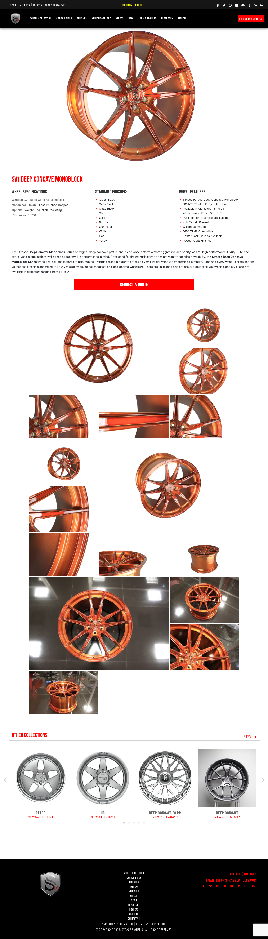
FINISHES (82, 19)
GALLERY (134, 886)
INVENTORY (167, 19)
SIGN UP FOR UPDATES (250, 19)
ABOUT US (134, 914)
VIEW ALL (249, 736)
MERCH (182, 19)
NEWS (132, 19)
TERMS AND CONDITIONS (151, 924)
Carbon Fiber (64, 19)
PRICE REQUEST (148, 19)
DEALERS (133, 909)
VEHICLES (134, 891)
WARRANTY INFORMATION (117, 924)
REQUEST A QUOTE (134, 284)
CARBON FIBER (134, 877)
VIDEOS (120, 19)
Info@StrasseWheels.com (49, 4)
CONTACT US (134, 918)
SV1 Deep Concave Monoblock (44, 199)
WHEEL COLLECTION (41, 19)
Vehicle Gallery (101, 19)
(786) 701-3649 (20, 4)
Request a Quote (133, 5)
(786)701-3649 (246, 874)
